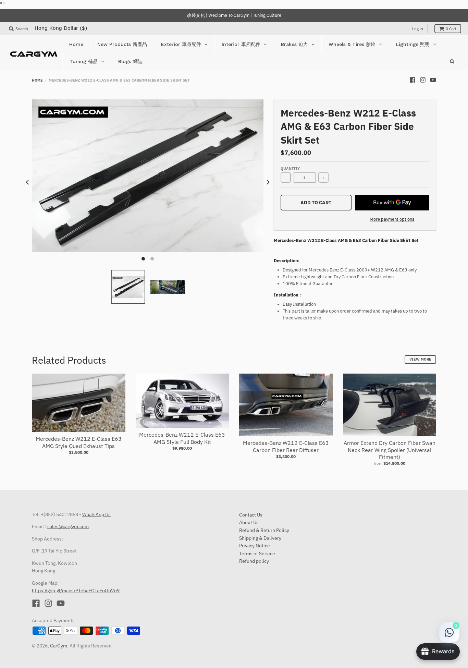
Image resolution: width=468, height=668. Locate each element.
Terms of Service (257, 553)
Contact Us (250, 515)
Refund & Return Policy (264, 530)
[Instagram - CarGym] (423, 80)
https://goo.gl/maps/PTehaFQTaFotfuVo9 (76, 590)
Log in (417, 28)
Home (37, 80)
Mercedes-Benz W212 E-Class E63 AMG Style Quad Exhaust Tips (79, 442)
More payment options (392, 219)
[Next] (267, 182)
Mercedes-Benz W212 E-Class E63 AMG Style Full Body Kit (182, 438)
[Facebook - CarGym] (412, 80)
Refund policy (254, 561)
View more (420, 359)
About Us (249, 522)
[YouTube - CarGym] (433, 80)
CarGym (58, 646)
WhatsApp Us (96, 514)
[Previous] (28, 182)
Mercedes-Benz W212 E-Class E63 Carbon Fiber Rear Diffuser (286, 446)
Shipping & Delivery (260, 538)
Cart (451, 28)
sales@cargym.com (68, 526)
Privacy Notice (254, 546)
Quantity (290, 168)
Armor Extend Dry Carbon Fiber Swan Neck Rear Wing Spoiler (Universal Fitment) (389, 450)
